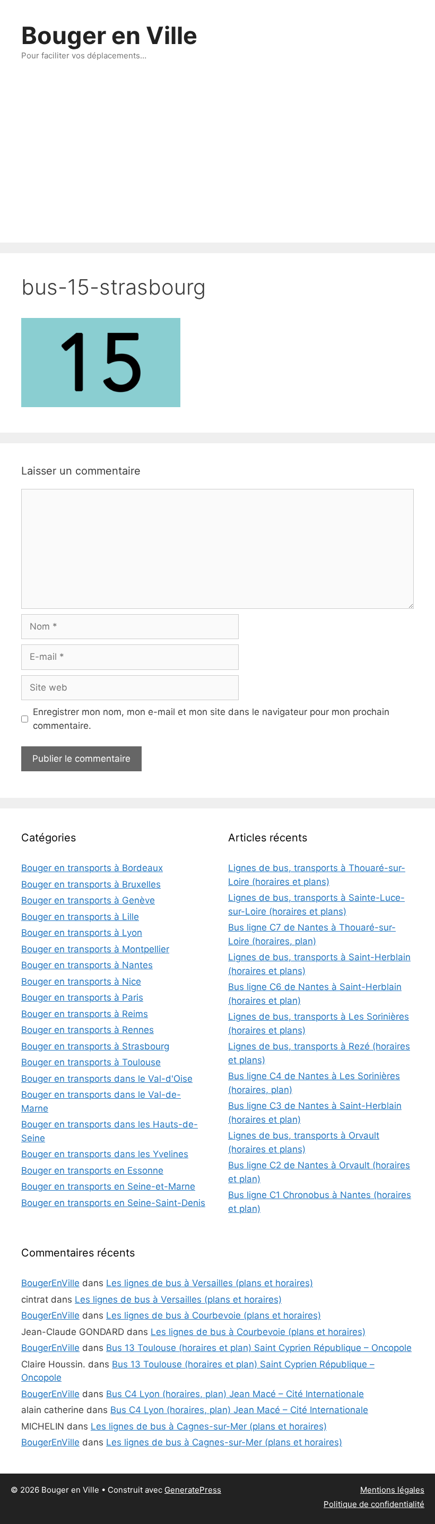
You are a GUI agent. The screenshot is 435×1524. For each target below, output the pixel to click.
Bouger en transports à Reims (84, 1014)
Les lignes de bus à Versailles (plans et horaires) (209, 1283)
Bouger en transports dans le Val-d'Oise (107, 1078)
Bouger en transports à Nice (81, 981)
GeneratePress (192, 1490)
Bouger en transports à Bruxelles (91, 884)
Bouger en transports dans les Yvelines (104, 1154)
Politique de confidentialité (374, 1504)
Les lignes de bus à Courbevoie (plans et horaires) (213, 1315)
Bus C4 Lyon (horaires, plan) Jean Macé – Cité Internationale (235, 1394)
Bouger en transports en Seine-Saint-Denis (113, 1203)
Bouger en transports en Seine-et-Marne (108, 1186)
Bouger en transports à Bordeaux (92, 868)
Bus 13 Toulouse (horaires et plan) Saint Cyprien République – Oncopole (259, 1347)
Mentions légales (392, 1490)
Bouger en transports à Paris (82, 997)
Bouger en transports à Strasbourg (95, 1046)
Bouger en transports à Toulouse (91, 1062)
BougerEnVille (50, 1283)
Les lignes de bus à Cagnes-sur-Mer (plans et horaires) (209, 1426)
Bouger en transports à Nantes (87, 965)
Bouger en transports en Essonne (92, 1170)
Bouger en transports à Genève (88, 900)
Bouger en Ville (109, 35)
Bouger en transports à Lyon (81, 932)
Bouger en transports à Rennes (87, 1029)
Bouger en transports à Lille (80, 916)
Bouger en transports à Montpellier (95, 949)
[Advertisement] (217, 163)
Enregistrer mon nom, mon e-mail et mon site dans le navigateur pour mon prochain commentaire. (211, 719)
